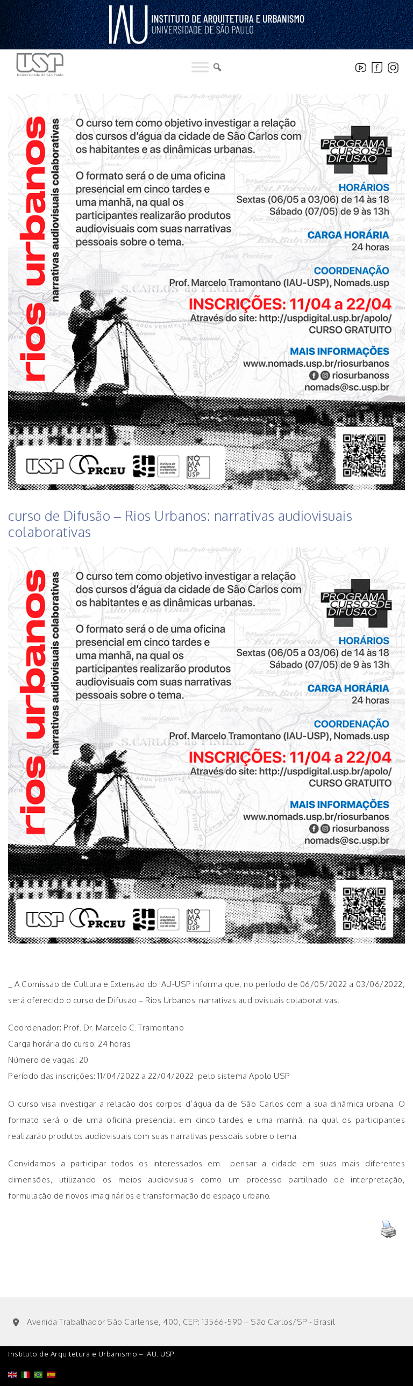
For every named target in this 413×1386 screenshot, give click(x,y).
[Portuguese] (40, 1347)
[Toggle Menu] (200, 67)
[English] (14, 1347)
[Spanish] (53, 1347)
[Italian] (27, 1347)
